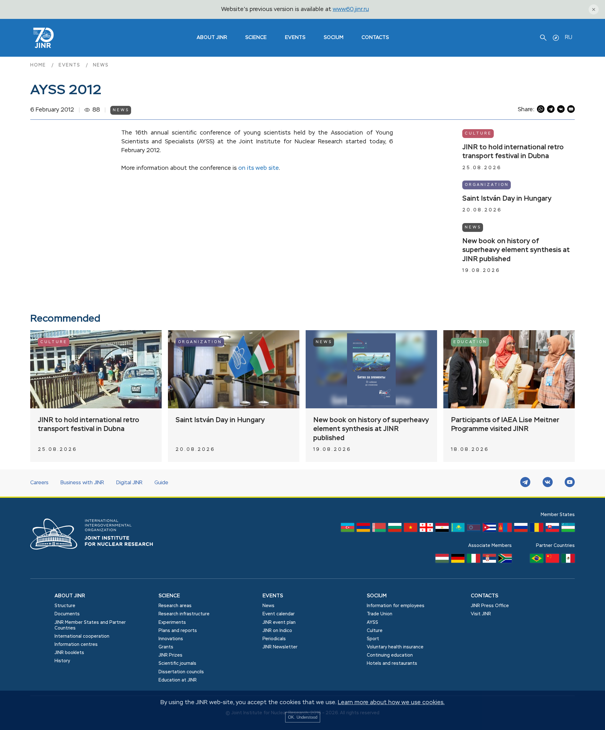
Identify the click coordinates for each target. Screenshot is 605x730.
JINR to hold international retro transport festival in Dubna (513, 152)
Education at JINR (177, 680)
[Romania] (536, 529)
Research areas (175, 606)
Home (39, 65)
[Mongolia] (505, 529)
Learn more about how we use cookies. (391, 702)
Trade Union (379, 614)
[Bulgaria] (394, 529)
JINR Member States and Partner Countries (90, 625)
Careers (39, 483)
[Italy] (473, 560)
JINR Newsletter (279, 647)
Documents (67, 614)
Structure (65, 606)
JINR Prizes (170, 655)
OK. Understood (302, 717)
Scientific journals (177, 663)
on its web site (258, 168)
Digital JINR (129, 483)
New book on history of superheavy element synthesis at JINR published (516, 250)
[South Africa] (505, 560)
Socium (333, 37)
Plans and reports (177, 631)
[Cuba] (489, 529)
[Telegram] (525, 483)
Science (256, 37)
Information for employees (395, 606)
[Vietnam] (410, 529)
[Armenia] (363, 529)
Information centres (76, 644)
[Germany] (457, 560)
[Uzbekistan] (568, 529)
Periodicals (274, 639)
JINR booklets (69, 653)
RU (568, 37)
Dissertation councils (181, 672)
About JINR (212, 37)
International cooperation (82, 636)
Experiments (172, 622)
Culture (478, 133)
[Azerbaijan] (347, 529)
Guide (161, 483)
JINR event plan (279, 622)
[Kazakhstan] (457, 529)
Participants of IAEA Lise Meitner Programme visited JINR (505, 425)
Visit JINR (481, 614)
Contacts (375, 37)
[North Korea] (473, 529)
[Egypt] (442, 529)
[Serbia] (489, 560)
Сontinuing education (390, 655)
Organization (487, 185)
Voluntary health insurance (395, 647)
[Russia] (520, 529)
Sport (373, 639)
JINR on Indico (277, 631)
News (101, 65)
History (62, 661)
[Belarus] (379, 529)
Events (295, 37)
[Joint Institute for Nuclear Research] (96, 556)
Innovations (170, 639)
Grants (165, 647)
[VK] (548, 483)
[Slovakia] (552, 529)
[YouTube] (570, 483)
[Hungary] (442, 560)
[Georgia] (426, 529)
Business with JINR (82, 483)
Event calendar (278, 614)
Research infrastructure (184, 614)
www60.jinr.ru (351, 9)
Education (470, 342)
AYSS (372, 622)
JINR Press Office (490, 606)
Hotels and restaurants (392, 663)
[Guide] (556, 38)
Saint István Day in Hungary (506, 198)
